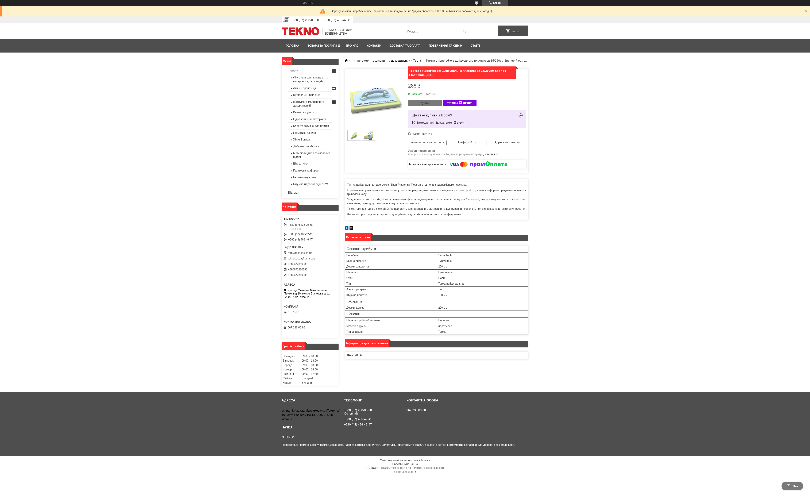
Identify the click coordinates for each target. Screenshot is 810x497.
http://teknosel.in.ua (300, 252)
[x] (351, 228)
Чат (795, 486)
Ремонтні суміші (303, 112)
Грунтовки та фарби (306, 170)
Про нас (352, 45)
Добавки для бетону (306, 146)
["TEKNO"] (301, 31)
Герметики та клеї (304, 132)
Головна (292, 45)
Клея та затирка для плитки (311, 125)
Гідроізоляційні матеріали (309, 119)
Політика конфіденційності (428, 467)
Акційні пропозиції (304, 88)
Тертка (351, 184)
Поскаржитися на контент (394, 467)
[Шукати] (464, 31)
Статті (475, 45)
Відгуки (293, 192)
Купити (425, 103)
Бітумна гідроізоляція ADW (310, 184)
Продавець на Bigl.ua (405, 464)
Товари (293, 71)
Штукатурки (300, 163)
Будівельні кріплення (306, 94)
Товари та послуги (322, 45)
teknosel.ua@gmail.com (302, 258)
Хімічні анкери (302, 139)
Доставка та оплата (405, 45)
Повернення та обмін (445, 45)
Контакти (374, 45)
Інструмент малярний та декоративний (383, 60)
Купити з (452, 102)
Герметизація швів (304, 177)
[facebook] (346, 228)
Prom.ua (425, 460)
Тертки (418, 60)
